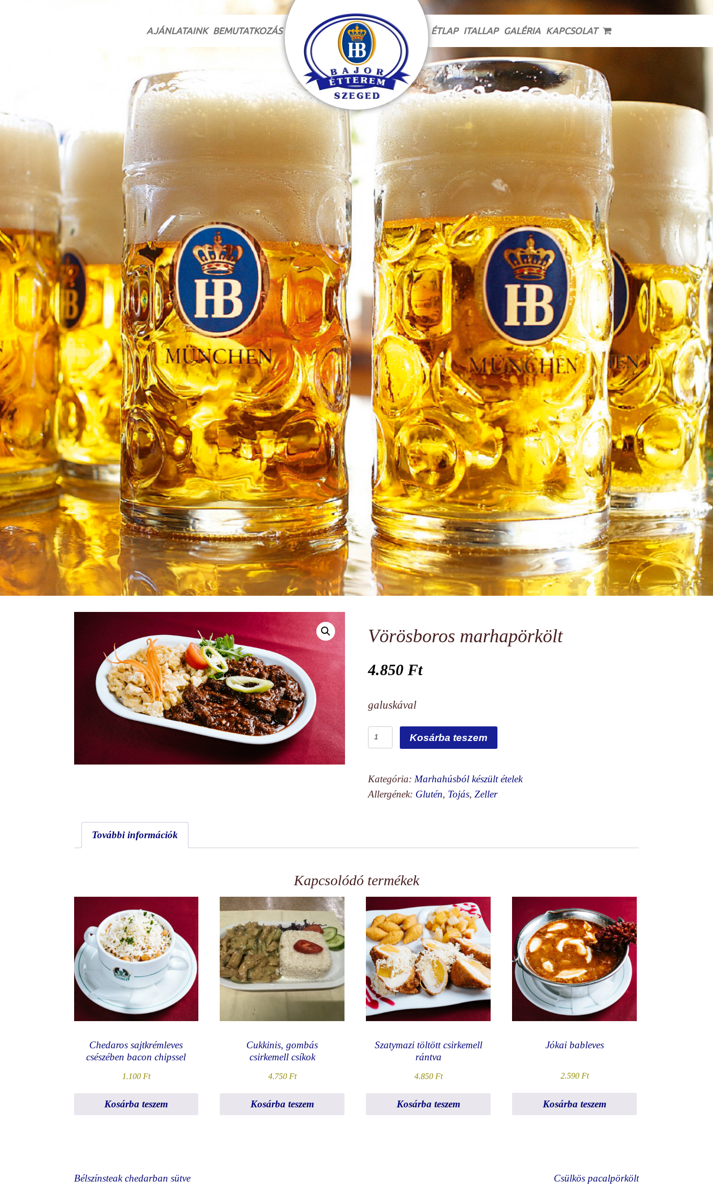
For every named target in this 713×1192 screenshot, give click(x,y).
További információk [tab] (135, 834)
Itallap (481, 31)
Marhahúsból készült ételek (468, 778)
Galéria (522, 31)
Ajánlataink (177, 31)
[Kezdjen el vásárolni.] (608, 31)
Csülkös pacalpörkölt (596, 1178)
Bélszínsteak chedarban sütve (132, 1178)
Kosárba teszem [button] (136, 1103)
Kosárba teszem (449, 737)
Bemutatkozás (247, 31)
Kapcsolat (572, 31)
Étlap (444, 31)
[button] (325, 631)
